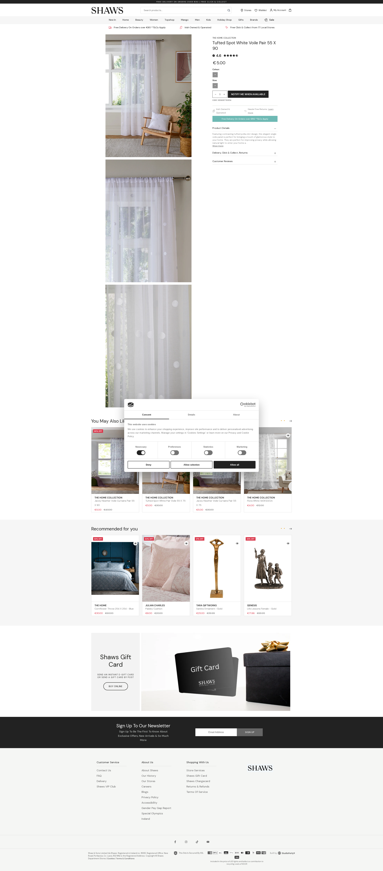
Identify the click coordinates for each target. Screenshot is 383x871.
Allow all (234, 464)
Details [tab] (191, 414)
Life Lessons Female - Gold (261, 607)
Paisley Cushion (155, 607)
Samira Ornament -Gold (209, 607)
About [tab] (236, 414)
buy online (116, 686)
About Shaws (150, 770)
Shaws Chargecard (198, 781)
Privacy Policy (150, 797)
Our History (149, 776)
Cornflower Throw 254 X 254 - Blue (114, 607)
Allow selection (192, 464)
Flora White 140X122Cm (261, 499)
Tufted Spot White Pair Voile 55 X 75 (165, 499)
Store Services (195, 770)
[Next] (290, 420)
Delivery (102, 781)
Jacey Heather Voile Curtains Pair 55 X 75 (216, 501)
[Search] (228, 10)
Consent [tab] (146, 414)
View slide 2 (284, 420)
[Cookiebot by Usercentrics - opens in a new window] (242, 404)
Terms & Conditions (125, 858)
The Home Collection (224, 37)
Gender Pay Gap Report (156, 808)
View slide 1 (281, 420)
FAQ (99, 776)
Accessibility (149, 802)
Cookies (111, 858)
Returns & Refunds (197, 786)
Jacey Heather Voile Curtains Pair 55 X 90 (114, 501)
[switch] (174, 452)
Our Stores (148, 781)
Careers (146, 786)
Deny (148, 464)
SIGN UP (249, 732)
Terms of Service (197, 792)
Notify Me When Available (248, 94)
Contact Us (104, 770)
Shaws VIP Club (106, 786)
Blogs (145, 792)
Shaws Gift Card (196, 776)
